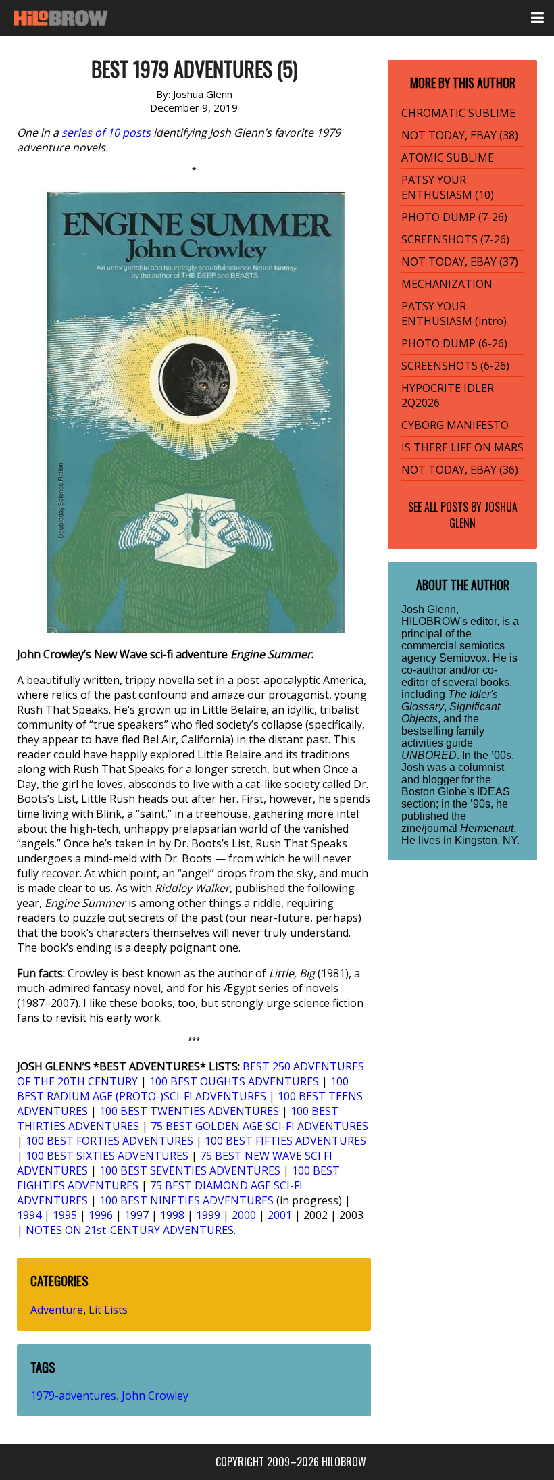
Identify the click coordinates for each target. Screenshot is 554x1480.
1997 (136, 1215)
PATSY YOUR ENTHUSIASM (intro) (454, 313)
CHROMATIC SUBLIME (458, 112)
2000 (244, 1215)
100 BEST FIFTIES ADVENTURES (285, 1140)
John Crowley (155, 1395)
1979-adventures (73, 1395)
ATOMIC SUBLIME (447, 157)
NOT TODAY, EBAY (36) (459, 469)
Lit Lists (108, 1309)
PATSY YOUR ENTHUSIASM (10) (447, 187)
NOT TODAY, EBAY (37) (459, 261)
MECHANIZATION (447, 283)
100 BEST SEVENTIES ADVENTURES (189, 1170)
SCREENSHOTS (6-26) (455, 365)
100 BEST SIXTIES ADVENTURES (107, 1155)
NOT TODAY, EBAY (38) (459, 135)
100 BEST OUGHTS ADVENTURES (234, 1081)
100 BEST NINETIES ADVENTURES (186, 1200)
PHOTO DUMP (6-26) (454, 343)
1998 (172, 1215)
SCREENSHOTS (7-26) (455, 239)
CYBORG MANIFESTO (455, 425)
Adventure (56, 1309)
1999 (208, 1215)
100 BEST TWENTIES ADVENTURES (189, 1111)
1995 (65, 1215)
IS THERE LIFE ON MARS (462, 447)
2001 (280, 1215)
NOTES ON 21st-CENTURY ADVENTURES (130, 1230)
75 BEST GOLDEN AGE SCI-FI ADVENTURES (259, 1125)
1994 (29, 1215)
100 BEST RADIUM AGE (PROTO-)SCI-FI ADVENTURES (183, 1089)
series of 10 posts (106, 132)
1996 (101, 1215)
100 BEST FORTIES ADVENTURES (109, 1140)
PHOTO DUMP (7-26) (454, 216)
